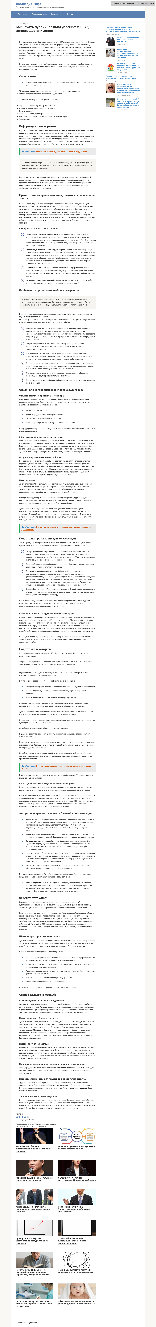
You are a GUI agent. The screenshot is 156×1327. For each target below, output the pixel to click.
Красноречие (56, 14)
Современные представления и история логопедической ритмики (121, 77)
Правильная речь (39, 14)
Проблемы (22, 14)
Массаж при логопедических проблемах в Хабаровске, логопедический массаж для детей (128, 53)
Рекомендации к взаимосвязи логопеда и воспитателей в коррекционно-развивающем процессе (123, 29)
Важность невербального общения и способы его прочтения (128, 40)
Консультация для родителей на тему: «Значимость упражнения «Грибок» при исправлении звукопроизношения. (128, 88)
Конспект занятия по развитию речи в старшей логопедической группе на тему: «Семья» (128, 67)
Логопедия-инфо (28, 4)
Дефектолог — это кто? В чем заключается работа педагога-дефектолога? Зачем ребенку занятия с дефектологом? (128, 103)
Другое (70, 14)
